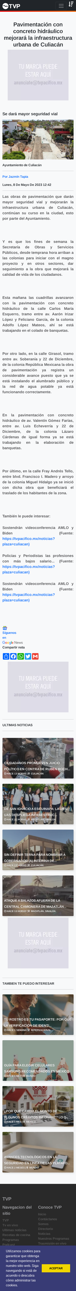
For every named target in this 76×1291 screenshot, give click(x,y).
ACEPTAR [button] (56, 1268)
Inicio (42, 1214)
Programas (10, 1239)
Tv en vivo (10, 1225)
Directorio (45, 1229)
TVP (5, 1220)
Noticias (44, 1233)
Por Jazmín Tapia (15, 176)
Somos (43, 1224)
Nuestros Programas (53, 1238)
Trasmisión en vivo (52, 1243)
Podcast (8, 1244)
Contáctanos (47, 1219)
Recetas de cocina (16, 1235)
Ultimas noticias (14, 1230)
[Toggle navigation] (61, 6)
